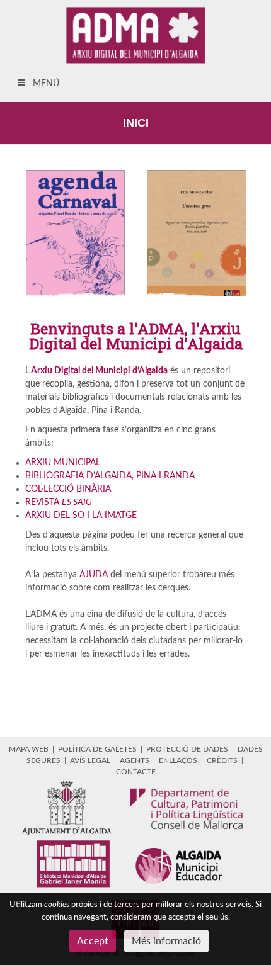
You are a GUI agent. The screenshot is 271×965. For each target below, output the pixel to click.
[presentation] (14, 233)
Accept (92, 941)
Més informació (166, 941)
